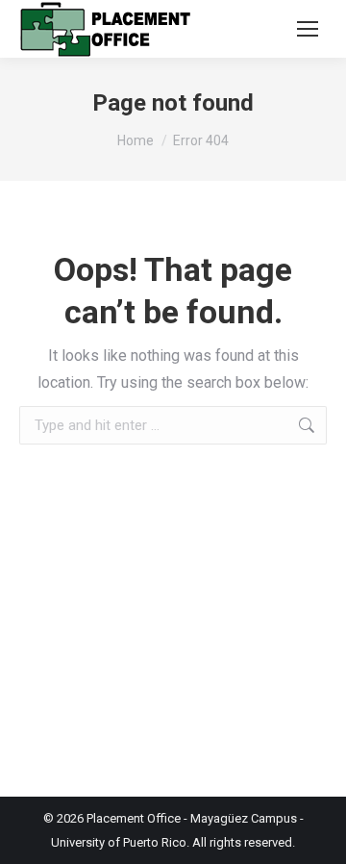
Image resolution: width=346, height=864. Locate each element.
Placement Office (133, 818)
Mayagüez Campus (243, 818)
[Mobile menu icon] (307, 29)
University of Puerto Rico (118, 842)
